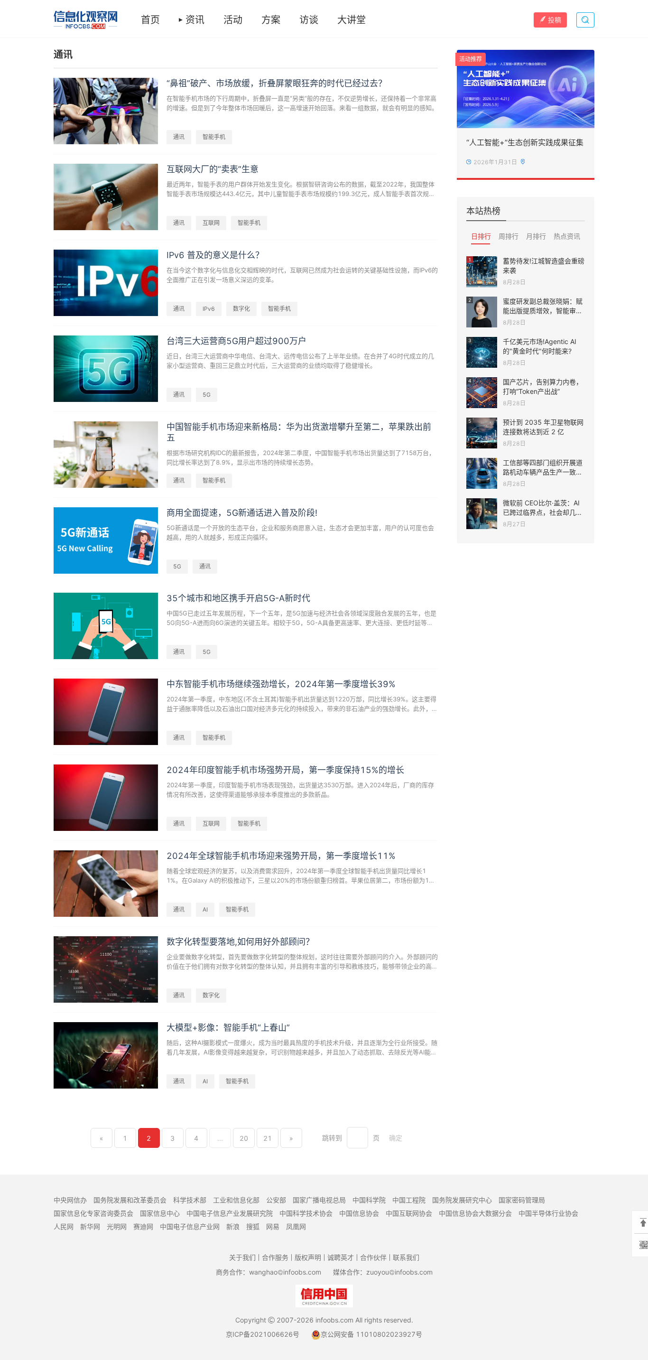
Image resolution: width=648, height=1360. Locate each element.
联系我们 (406, 1257)
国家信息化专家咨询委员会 (93, 1213)
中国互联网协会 (409, 1213)
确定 (395, 1138)
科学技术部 (189, 1200)
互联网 (211, 222)
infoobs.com (334, 1320)
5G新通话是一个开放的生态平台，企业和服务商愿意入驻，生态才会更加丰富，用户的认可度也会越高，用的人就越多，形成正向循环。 (300, 532)
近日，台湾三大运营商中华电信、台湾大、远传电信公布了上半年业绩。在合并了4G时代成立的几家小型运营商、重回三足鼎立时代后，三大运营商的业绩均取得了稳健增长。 (300, 360)
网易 (272, 1226)
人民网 (64, 1226)
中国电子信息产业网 (190, 1226)
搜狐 (252, 1226)
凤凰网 (296, 1226)
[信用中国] (324, 1295)
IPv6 (209, 308)
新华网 (90, 1226)
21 (267, 1138)
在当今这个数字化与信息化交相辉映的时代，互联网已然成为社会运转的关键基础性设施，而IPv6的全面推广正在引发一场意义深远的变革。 (302, 274)
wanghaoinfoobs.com (285, 1272)
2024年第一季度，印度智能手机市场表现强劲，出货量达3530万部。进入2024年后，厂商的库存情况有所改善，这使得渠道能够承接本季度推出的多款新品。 (300, 789)
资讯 (194, 20)
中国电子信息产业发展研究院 (229, 1213)
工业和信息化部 (236, 1200)
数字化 (241, 308)
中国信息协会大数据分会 (475, 1213)
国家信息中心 (160, 1213)
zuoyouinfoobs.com (399, 1272)
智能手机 (214, 136)
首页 (150, 20)
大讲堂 (351, 20)
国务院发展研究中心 (462, 1200)
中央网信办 (70, 1200)
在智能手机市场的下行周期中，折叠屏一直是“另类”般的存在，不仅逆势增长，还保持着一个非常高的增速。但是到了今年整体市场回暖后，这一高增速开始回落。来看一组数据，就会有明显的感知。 (302, 103)
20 (244, 1138)
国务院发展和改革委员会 (130, 1200)
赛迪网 (143, 1226)
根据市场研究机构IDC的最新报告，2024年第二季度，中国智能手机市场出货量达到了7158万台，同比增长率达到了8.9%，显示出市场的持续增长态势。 (301, 457)
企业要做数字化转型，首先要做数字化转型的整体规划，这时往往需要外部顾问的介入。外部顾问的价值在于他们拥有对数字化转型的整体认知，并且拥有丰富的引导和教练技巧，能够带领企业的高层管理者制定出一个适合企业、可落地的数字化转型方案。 (302, 962)
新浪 (233, 1226)
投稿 (554, 20)
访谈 (308, 20)
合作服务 (275, 1257)
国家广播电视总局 (319, 1200)
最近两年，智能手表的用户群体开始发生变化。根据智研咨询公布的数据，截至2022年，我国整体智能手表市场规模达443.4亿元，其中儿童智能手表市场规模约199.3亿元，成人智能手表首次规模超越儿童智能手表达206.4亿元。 (301, 189)
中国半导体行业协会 (548, 1213)
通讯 (179, 136)
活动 (232, 20)
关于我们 (242, 1257)
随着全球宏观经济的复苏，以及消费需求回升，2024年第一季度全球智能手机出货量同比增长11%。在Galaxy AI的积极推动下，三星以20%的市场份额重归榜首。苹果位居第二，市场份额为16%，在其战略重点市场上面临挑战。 (298, 876)
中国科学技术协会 (306, 1213)
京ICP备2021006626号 (262, 1334)
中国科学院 (369, 1200)
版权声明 (308, 1257)
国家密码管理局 (522, 1200)
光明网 (117, 1226)
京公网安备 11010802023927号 (371, 1334)
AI (205, 909)
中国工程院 (409, 1200)
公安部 (276, 1200)
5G (207, 394)
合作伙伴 (373, 1257)
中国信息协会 (359, 1213)
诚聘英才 (340, 1257)
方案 (270, 20)
